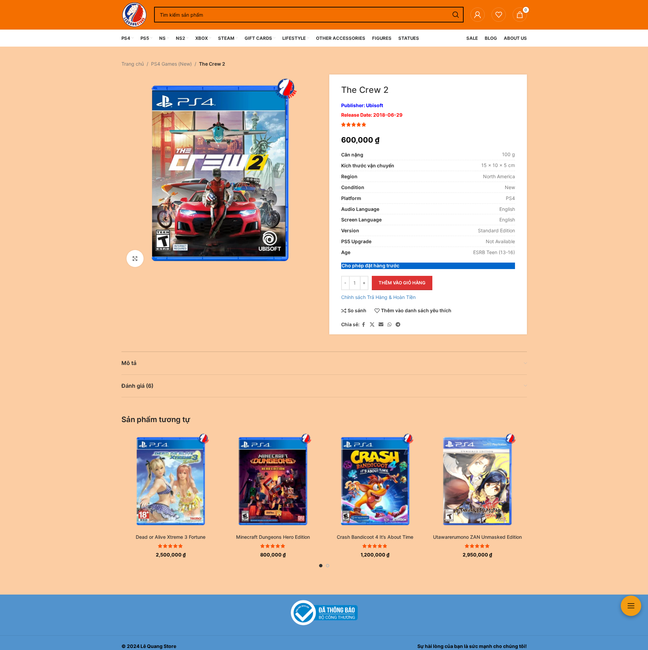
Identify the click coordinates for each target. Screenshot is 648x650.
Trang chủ (132, 64)
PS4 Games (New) (171, 64)
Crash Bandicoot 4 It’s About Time (375, 537)
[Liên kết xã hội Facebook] (364, 324)
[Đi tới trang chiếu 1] (320, 565)
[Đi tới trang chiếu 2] (327, 565)
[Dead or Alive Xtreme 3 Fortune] (170, 481)
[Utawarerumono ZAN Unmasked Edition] (477, 481)
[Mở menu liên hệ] (631, 606)
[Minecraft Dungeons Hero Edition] (272, 481)
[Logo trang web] (134, 14)
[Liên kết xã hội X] (372, 324)
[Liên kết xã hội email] (381, 324)
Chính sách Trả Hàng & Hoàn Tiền (378, 297)
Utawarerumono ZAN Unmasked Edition (477, 537)
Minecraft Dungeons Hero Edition (273, 537)
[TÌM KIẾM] (456, 14)
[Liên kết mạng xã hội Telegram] (398, 324)
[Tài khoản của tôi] (477, 14)
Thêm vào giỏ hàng (402, 282)
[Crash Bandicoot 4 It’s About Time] (375, 481)
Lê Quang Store (158, 646)
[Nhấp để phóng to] (135, 258)
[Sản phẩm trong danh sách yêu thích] (498, 14)
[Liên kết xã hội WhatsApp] (389, 324)
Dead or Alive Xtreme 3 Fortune (170, 537)
